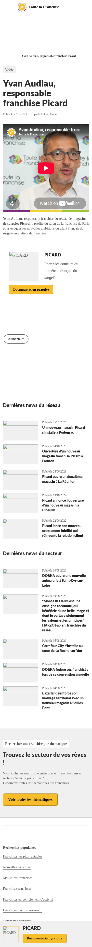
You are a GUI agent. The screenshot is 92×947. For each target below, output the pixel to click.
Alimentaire (16, 339)
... (8, 56)
